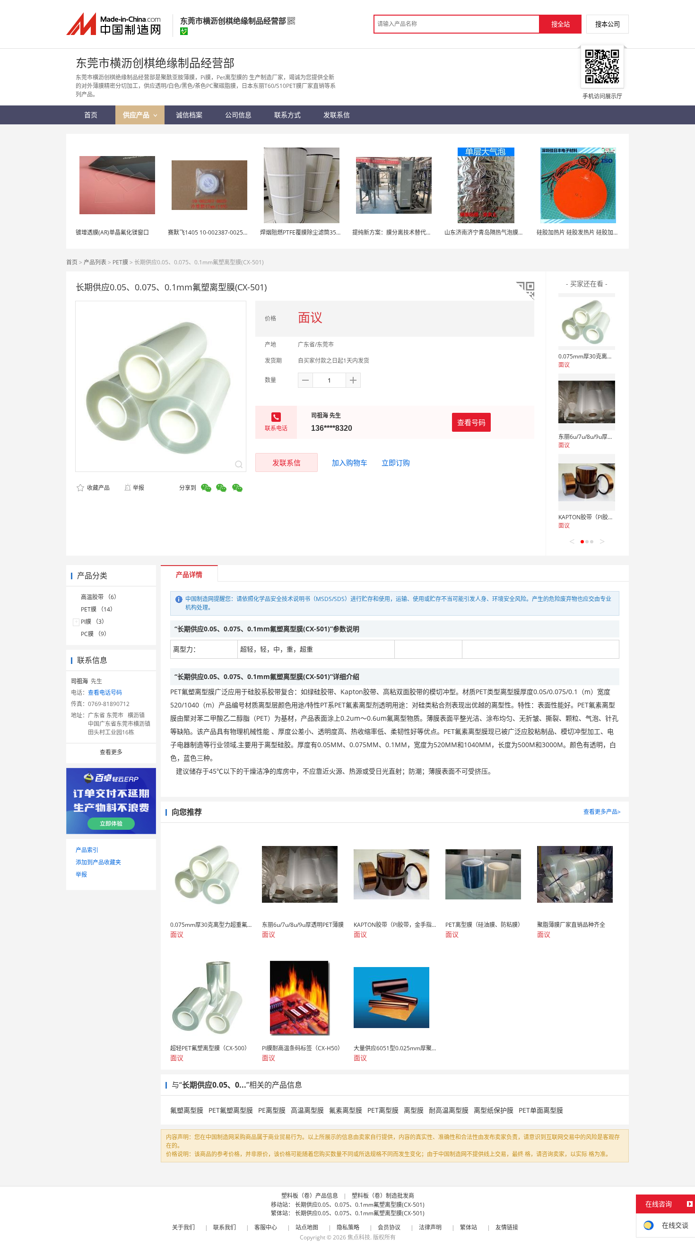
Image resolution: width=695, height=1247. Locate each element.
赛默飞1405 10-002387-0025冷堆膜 (214, 232)
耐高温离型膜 (449, 1110)
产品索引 (87, 850)
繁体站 (468, 1227)
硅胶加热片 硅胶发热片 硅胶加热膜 (581, 232)
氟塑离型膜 (186, 1110)
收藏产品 (98, 488)
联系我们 (224, 1227)
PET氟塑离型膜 (230, 1110)
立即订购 (396, 462)
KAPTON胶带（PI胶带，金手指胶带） (605, 517)
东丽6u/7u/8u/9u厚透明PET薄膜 (599, 437)
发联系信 (286, 462)
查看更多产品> (602, 812)
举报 (138, 488)
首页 (72, 262)
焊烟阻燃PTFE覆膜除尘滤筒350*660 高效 (312, 232)
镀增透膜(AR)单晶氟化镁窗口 (112, 232)
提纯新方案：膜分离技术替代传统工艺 (400, 232)
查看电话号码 (105, 693)
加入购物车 (349, 462)
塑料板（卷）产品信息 (309, 1196)
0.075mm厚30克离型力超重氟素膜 (602, 356)
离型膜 (414, 1110)
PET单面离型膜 (541, 1110)
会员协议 (389, 1227)
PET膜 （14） (98, 609)
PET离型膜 (383, 1110)
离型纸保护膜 (493, 1110)
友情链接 (506, 1227)
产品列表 (95, 262)
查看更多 (111, 752)
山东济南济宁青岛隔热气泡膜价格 (487, 232)
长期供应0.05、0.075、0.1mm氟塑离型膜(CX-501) (360, 1205)
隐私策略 (348, 1227)
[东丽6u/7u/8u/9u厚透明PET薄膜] (586, 402)
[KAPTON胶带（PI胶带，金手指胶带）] (586, 482)
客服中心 (265, 1227)
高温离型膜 (307, 1110)
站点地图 (306, 1227)
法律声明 (430, 1227)
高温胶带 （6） (100, 597)
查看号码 (471, 422)
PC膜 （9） (95, 634)
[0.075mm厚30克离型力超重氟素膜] (586, 321)
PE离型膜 (272, 1110)
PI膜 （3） (94, 622)
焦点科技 (359, 1237)
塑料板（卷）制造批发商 (383, 1196)
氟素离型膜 (345, 1110)
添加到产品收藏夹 (98, 862)
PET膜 (120, 262)
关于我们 (183, 1227)
